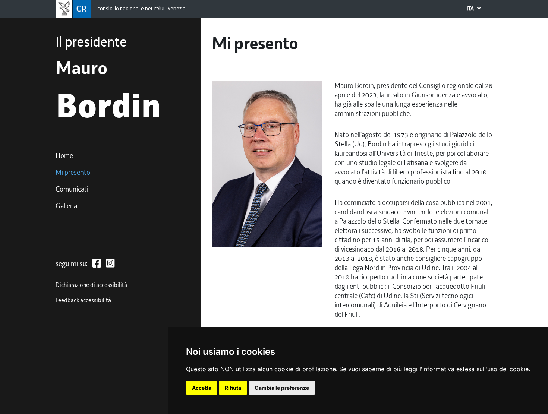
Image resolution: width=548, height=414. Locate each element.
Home (64, 155)
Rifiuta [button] (233, 388)
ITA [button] (471, 8)
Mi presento (73, 172)
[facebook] (96, 263)
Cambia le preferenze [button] (282, 388)
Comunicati (72, 189)
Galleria (66, 206)
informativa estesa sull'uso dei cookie (475, 369)
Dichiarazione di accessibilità (91, 285)
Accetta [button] (201, 388)
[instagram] (110, 263)
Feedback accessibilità (83, 300)
